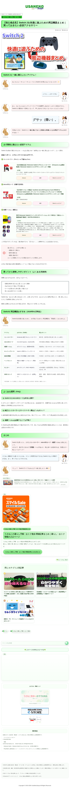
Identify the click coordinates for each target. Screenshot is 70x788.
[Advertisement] (35, 667)
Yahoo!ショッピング (57, 177)
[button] (66, 643)
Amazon (24, 177)
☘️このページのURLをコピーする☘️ (35, 649)
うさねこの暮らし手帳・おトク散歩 (12, 17)
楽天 (40, 177)
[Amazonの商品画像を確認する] (8, 231)
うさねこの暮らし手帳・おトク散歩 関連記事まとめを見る (22, 552)
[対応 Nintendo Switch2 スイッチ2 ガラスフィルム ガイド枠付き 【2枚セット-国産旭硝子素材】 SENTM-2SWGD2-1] (8, 219)
